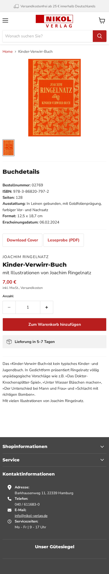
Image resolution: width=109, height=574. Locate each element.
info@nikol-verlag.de (31, 515)
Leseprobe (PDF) (64, 240)
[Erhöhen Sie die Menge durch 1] (46, 307)
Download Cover (22, 240)
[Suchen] (99, 36)
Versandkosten (32, 288)
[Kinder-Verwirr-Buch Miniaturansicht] (8, 148)
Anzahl (8, 296)
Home (8, 51)
